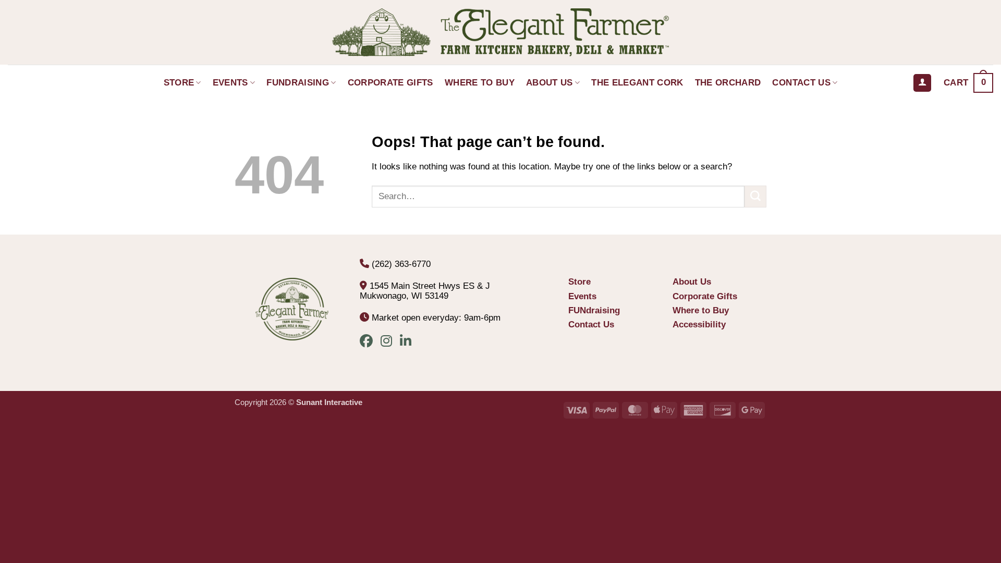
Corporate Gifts (390, 83)
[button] (968, 83)
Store (179, 83)
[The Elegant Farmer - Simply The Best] (500, 32)
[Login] (922, 83)
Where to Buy (480, 83)
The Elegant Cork (637, 83)
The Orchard (728, 83)
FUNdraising (297, 83)
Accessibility (699, 324)
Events (230, 83)
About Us (549, 83)
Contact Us (801, 83)
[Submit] (755, 196)
